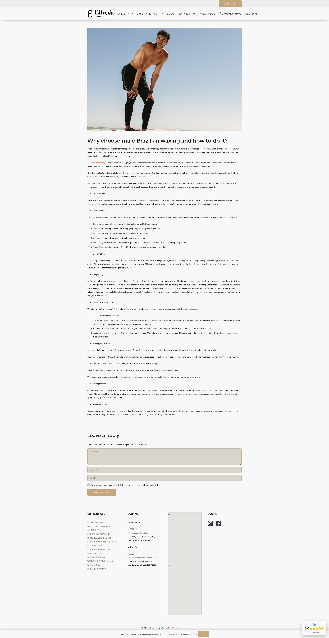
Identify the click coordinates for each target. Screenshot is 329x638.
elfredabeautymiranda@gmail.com (142, 558)
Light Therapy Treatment (99, 526)
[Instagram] (210, 523)
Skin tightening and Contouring (102, 542)
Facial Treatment (95, 522)
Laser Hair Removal (96, 557)
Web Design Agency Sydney (179, 628)
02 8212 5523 (133, 529)
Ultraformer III (94, 553)
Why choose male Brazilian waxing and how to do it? (157, 141)
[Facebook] (218, 523)
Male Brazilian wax (95, 162)
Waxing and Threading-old (100, 561)
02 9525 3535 (133, 554)
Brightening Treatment (98, 534)
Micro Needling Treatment (99, 538)
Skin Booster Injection (98, 550)
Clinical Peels (94, 530)
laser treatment (95, 546)
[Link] (101, 14)
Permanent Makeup (96, 569)
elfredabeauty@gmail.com (138, 533)
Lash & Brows (93, 565)
